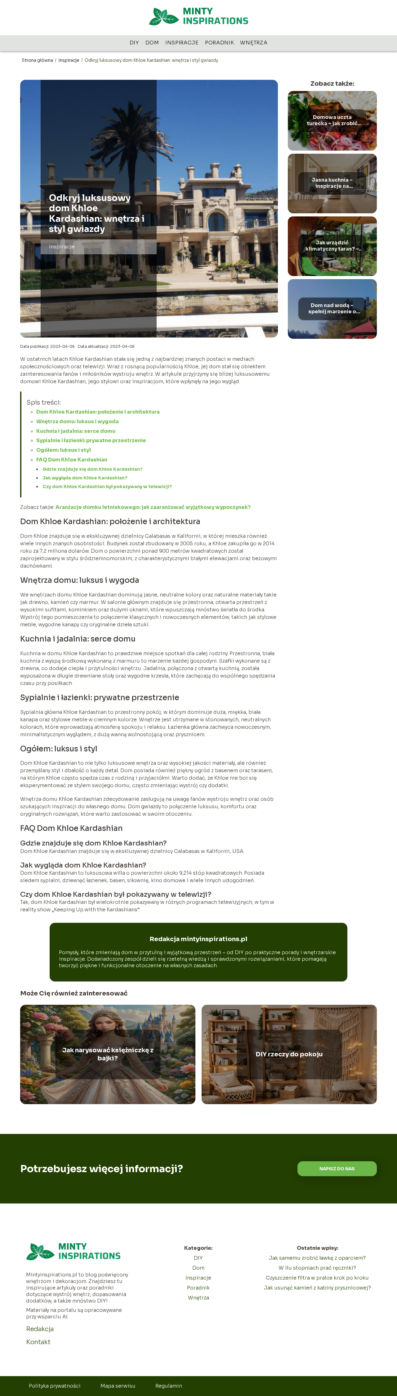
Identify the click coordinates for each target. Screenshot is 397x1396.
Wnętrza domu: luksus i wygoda (77, 421)
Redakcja (40, 1329)
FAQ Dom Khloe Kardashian (71, 459)
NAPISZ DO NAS (337, 1169)
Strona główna (38, 60)
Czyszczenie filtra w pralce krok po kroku (317, 1278)
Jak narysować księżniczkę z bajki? (108, 1054)
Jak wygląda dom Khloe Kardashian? (84, 478)
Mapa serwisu (118, 1386)
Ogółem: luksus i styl (63, 450)
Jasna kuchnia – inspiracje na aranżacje (332, 183)
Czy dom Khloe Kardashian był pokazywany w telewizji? (107, 486)
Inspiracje (182, 42)
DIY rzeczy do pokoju (289, 1054)
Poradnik (219, 42)
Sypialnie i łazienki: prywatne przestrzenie (91, 440)
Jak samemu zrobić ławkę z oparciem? (317, 1258)
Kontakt (38, 1342)
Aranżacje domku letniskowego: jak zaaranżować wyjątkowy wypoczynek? (153, 507)
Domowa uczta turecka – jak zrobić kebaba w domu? (332, 120)
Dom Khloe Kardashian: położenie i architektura (98, 412)
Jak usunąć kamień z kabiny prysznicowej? (317, 1288)
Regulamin (168, 1386)
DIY (134, 42)
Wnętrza (253, 42)
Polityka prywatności (55, 1386)
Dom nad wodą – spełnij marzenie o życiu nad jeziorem (332, 308)
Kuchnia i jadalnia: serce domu (75, 431)
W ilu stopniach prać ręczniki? (317, 1268)
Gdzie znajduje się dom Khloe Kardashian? (92, 469)
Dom (152, 42)
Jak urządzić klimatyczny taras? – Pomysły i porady (332, 246)
